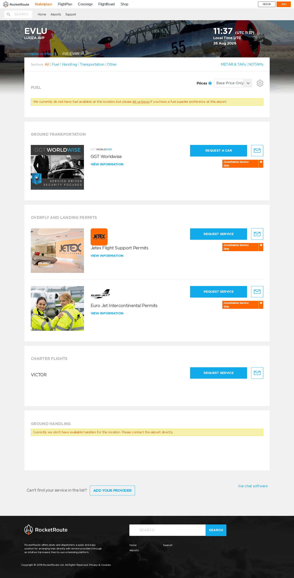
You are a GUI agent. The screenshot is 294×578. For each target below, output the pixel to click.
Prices (202, 83)
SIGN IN (267, 4)
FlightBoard (106, 4)
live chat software (253, 486)
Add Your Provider (112, 490)
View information (107, 164)
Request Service (219, 234)
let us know (141, 102)
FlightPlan (65, 4)
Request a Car (218, 150)
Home (42, 14)
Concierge (85, 4)
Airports (55, 14)
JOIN (283, 4)
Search (216, 530)
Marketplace (43, 4)
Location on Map (38, 54)
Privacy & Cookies (100, 564)
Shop (124, 4)
